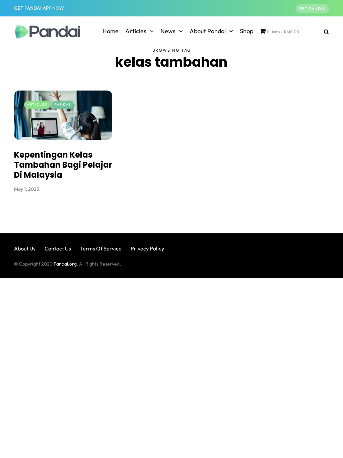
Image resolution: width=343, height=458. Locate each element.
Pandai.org (65, 264)
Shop (246, 31)
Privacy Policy (147, 248)
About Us (25, 248)
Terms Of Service (101, 248)
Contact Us (58, 248)
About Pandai (208, 31)
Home (110, 31)
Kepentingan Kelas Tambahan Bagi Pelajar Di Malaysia (63, 164)
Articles (135, 31)
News (168, 31)
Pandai (63, 104)
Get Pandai (312, 8)
